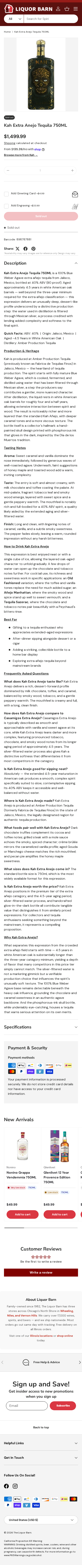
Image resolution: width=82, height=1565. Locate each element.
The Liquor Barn (22, 1532)
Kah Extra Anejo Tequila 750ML (31, 32)
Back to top (41, 1427)
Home (7, 32)
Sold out (41, 216)
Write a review (41, 1272)
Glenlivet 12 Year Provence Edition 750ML (57, 1177)
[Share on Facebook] (25, 249)
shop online (65, 1336)
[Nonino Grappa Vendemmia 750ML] (23, 1146)
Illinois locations (41, 1336)
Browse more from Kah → (21, 155)
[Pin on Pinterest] (33, 249)
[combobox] (41, 19)
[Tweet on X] (17, 249)
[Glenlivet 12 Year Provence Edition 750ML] (60, 1146)
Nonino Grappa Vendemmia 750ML (21, 1174)
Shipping (9, 143)
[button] (66, 8)
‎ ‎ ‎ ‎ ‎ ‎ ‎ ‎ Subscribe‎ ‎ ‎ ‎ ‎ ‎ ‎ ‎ (63, 1405)
